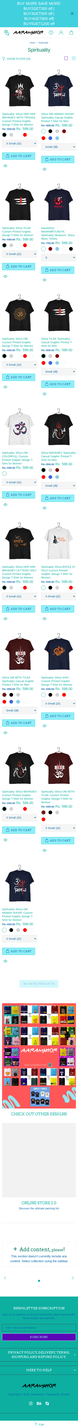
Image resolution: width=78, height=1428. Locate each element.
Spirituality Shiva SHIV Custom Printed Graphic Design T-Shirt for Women (56, 681)
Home (32, 43)
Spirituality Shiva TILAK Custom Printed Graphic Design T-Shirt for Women (17, 231)
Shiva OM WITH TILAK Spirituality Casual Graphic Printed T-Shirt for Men (18, 681)
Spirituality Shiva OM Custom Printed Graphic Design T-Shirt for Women (17, 342)
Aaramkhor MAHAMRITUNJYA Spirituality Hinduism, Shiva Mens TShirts (57, 233)
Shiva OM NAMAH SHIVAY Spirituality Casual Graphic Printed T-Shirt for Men (57, 117)
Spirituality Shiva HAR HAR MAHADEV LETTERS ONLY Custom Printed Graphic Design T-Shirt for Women (19, 572)
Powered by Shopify (58, 1394)
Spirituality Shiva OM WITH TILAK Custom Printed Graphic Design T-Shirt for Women (57, 797)
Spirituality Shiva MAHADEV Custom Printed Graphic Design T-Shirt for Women (19, 795)
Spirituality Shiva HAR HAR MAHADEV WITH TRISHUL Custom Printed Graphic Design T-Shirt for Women (19, 119)
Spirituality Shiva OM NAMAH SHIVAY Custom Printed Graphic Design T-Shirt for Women (17, 914)
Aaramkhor (28, 32)
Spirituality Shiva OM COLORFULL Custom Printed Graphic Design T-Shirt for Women (17, 458)
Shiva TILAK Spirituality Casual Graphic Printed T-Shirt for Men (56, 342)
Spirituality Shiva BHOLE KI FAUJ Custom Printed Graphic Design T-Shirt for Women (58, 572)
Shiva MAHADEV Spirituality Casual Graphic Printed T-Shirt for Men (58, 456)
